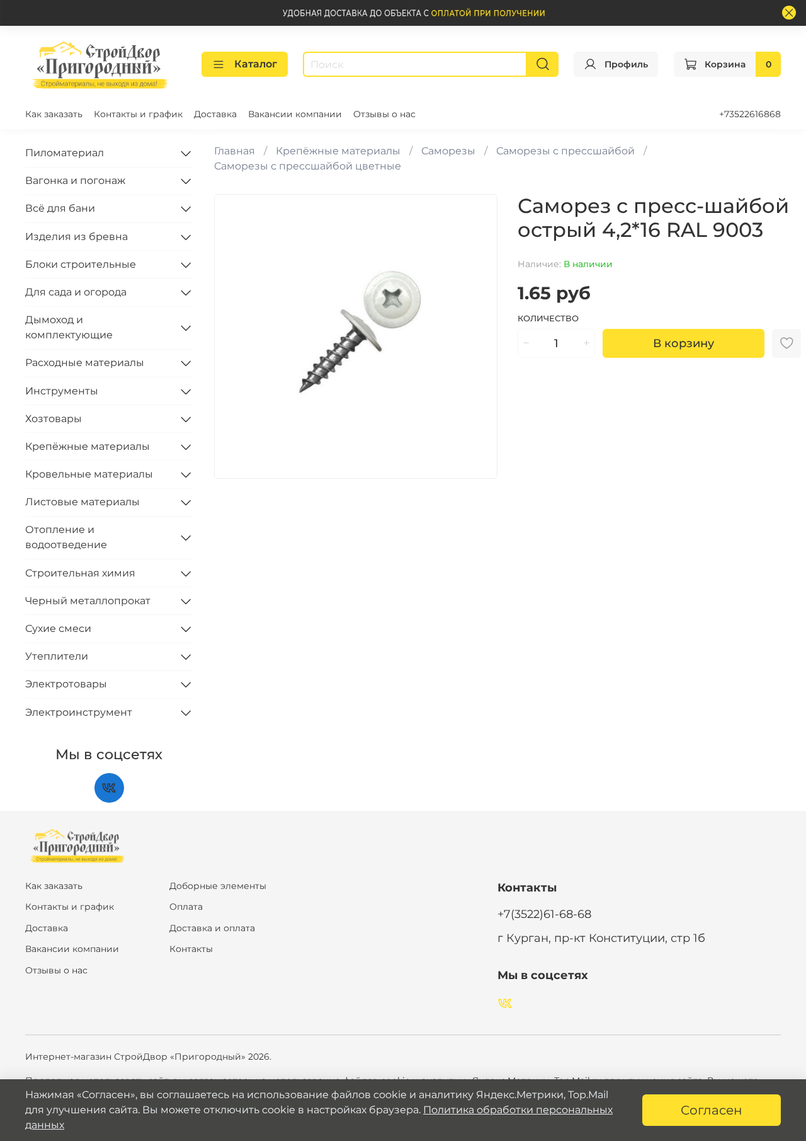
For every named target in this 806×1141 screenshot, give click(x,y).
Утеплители (56, 656)
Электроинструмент (78, 712)
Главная (234, 151)
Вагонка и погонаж (75, 180)
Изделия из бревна (76, 237)
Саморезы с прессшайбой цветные (307, 166)
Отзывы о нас (384, 114)
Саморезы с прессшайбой (565, 151)
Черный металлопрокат (87, 601)
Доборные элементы (217, 886)
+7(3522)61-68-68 (544, 913)
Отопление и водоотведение (66, 537)
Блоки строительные (80, 264)
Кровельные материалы (89, 474)
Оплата (186, 906)
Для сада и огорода (76, 292)
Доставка (215, 114)
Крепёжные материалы (338, 151)
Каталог (255, 64)
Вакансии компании (295, 114)
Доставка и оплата (212, 928)
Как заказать (53, 114)
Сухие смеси (58, 628)
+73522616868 (750, 114)
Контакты (191, 949)
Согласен (711, 1110)
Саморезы (448, 151)
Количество (548, 318)
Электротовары (66, 684)
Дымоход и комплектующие (69, 327)
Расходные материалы (84, 363)
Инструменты (61, 391)
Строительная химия (80, 573)
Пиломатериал (64, 153)
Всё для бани (60, 208)
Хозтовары (53, 419)
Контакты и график (138, 114)
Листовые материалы (82, 502)
